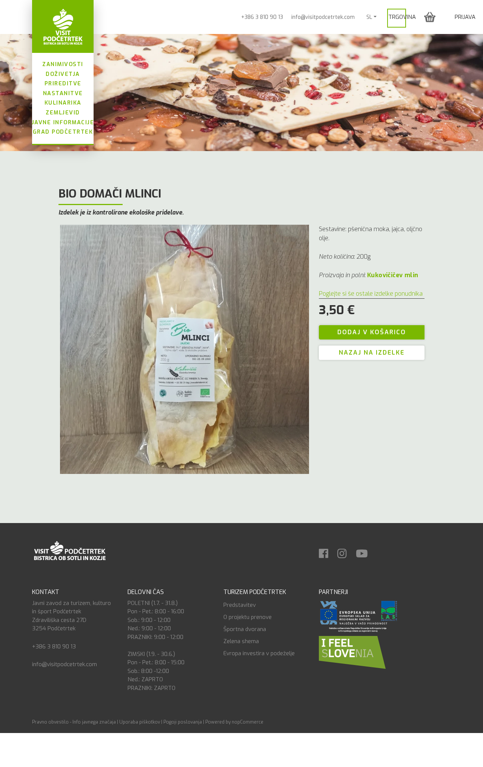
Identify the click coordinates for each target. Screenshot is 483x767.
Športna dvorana (244, 629)
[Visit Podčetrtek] (63, 26)
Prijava (465, 17)
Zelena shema (241, 641)
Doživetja (63, 74)
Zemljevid (63, 112)
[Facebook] (327, 551)
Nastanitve (63, 93)
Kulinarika (63, 102)
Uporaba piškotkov (139, 722)
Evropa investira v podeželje (259, 653)
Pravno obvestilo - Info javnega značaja (74, 722)
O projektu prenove (247, 617)
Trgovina (402, 17)
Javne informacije (63, 122)
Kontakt (45, 592)
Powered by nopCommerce (234, 722)
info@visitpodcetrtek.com (323, 17)
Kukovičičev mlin (392, 275)
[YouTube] (365, 551)
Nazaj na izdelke (372, 352)
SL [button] (369, 17)
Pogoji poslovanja (182, 722)
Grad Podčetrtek (63, 132)
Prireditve (63, 83)
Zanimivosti (62, 64)
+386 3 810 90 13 (262, 17)
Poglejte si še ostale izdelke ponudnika (371, 294)
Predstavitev (239, 605)
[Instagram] (345, 551)
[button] (429, 17)
